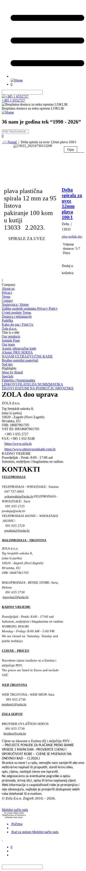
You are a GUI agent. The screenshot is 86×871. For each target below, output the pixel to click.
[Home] (17, 80)
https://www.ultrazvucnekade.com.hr (30, 449)
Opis (70, 149)
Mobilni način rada (15, 810)
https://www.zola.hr (18, 443)
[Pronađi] (45, 92)
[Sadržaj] (47, 76)
